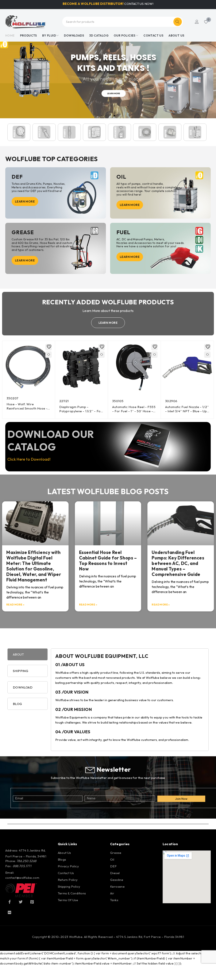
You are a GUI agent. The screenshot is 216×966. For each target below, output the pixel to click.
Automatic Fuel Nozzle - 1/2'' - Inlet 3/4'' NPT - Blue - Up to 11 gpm (187, 411)
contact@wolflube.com (22, 878)
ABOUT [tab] (18, 654)
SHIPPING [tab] (20, 671)
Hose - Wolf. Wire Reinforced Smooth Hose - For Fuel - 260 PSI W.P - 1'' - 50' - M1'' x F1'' (28, 410)
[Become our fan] (9, 902)
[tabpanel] (130, 699)
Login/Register (196, 21)
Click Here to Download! (28, 459)
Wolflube (75, 937)
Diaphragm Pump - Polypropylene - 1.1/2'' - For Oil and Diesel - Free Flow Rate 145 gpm (80, 413)
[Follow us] (20, 902)
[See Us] (32, 902)
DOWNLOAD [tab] (22, 687)
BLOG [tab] (17, 704)
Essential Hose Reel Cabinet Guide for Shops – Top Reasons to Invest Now (108, 560)
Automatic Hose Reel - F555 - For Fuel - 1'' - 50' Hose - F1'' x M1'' (134, 411)
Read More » (15, 604)
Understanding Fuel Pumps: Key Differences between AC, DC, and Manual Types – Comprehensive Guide (178, 563)
